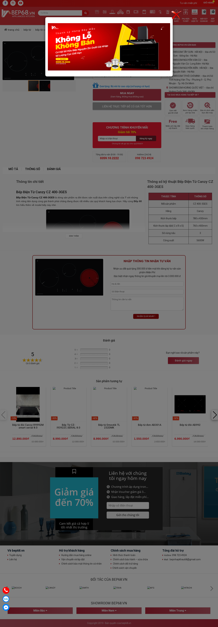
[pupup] (109, 46)
